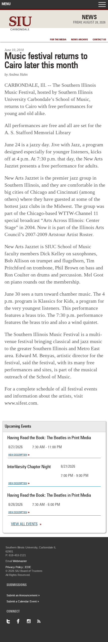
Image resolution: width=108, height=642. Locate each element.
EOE (28, 567)
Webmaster (20, 561)
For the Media (58, 39)
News (89, 18)
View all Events (24, 524)
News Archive (79, 39)
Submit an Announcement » (23, 595)
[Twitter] (12, 621)
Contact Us (99, 39)
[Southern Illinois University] (20, 33)
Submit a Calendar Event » (23, 601)
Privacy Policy (14, 567)
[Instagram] (32, 621)
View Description (17, 455)
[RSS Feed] (42, 621)
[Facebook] (22, 621)
